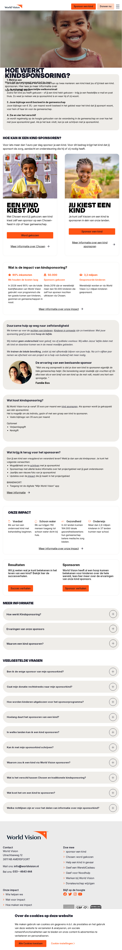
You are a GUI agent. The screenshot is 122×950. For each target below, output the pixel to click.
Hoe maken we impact (19, 904)
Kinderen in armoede (64, 330)
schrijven (34, 465)
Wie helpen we (14, 894)
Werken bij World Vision (80, 877)
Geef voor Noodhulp (78, 872)
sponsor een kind (76, 851)
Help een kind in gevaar (80, 862)
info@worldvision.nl (26, 866)
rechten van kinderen (41, 330)
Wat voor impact (15, 899)
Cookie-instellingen (62, 943)
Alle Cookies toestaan (31, 943)
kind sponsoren (70, 406)
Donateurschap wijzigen (80, 883)
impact (31, 476)
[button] (61, 614)
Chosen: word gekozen (79, 856)
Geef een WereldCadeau (80, 867)
